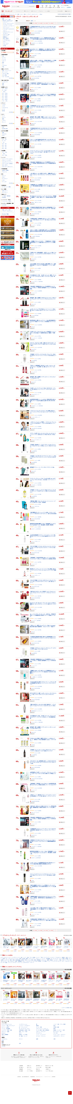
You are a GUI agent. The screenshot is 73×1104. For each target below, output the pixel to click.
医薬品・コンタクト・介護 (55, 960)
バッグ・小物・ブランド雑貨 (29, 957)
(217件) (45, 1003)
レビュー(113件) (38, 494)
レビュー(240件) (38, 810)
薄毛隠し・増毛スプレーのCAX (36, 202)
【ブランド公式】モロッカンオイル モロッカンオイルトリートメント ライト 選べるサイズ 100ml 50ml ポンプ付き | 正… (43, 434)
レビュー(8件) (37, 460)
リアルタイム (40, 11)
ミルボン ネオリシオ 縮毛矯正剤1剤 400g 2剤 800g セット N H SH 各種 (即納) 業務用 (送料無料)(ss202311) (42, 863)
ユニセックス (5, 81)
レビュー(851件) (38, 596)
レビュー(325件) (38, 178)
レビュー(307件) (38, 675)
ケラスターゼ (5, 107)
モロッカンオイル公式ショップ (36, 439)
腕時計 (63, 957)
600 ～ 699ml (4, 99)
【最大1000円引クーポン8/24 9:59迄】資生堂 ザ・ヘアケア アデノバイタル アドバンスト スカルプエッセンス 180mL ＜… (43, 706)
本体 (3, 127)
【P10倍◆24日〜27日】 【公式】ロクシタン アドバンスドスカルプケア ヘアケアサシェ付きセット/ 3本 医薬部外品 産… (43, 717)
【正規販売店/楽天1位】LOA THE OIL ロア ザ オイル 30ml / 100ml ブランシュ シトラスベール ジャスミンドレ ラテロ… (43, 129)
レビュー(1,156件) (38, 607)
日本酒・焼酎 (25, 958)
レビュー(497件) (38, 562)
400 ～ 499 (4, 148)
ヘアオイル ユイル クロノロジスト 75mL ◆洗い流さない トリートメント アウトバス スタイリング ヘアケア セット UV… (43, 412)
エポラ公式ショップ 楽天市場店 (36, 157)
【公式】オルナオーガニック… (36, 981)
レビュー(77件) (38, 336)
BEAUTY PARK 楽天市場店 (35, 134)
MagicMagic (33, 744)
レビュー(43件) (38, 878)
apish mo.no (33, 326)
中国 (3, 66)
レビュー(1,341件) (38, 584)
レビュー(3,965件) (38, 31)
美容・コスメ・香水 (21, 14)
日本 (3, 56)
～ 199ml (40, 14)
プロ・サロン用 (5, 76)
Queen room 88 (33, 123)
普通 (3, 132)
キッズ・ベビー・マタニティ (64, 961)
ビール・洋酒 (18, 958)
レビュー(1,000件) (38, 132)
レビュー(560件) (38, 618)
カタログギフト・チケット (28, 962)
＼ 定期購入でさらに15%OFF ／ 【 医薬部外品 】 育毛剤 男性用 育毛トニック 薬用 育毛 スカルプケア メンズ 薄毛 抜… (42, 242)
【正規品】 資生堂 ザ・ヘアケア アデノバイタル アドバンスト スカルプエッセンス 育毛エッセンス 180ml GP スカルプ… (43, 446)
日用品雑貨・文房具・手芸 (21, 960)
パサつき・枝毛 (5, 73)
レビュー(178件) (38, 720)
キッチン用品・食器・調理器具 (34, 960)
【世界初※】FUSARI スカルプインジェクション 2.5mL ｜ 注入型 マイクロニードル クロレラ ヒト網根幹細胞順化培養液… (43, 841)
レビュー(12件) (38, 539)
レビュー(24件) (38, 87)
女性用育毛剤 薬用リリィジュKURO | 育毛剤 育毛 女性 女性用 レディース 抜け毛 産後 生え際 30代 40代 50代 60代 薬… (43, 400)
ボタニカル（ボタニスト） (7, 166)
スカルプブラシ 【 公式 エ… (14, 947)
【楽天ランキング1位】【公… (59, 947)
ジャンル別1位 (47, 11)
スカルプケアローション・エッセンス (8, 32)
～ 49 (3, 142)
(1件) (37, 1003)
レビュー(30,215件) (38, 166)
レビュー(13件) (38, 833)
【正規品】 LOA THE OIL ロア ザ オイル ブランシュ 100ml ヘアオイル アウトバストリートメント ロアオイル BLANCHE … (43, 457)
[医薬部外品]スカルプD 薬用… (6, 981)
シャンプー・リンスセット (8, 25)
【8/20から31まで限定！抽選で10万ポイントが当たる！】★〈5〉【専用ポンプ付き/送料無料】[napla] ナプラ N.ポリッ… (43, 739)
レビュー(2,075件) (38, 347)
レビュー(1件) (37, 752)
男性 (3, 84)
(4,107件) (38, 984)
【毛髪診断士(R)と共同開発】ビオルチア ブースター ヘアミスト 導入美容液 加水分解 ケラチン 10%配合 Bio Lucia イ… (43, 186)
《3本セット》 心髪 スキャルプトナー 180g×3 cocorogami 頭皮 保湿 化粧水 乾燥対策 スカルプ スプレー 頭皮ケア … (42, 626)
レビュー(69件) (38, 403)
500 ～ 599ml (4, 97)
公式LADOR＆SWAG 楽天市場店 (36, 428)
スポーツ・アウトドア (66, 960)
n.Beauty (32, 880)
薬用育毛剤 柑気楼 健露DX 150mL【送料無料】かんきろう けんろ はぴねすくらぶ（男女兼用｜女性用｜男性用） (43, 524)
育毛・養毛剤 (5, 38)
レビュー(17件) (38, 53)
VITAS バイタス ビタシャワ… (14, 981)
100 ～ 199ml (4, 88)
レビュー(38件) (38, 844)
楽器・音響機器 (18, 961)
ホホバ (3, 177)
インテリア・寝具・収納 (9, 960)
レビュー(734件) (38, 110)
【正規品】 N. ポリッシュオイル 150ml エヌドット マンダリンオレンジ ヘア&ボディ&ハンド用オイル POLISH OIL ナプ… (43, 491)
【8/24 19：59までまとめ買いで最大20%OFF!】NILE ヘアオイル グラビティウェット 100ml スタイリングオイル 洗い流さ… (43, 344)
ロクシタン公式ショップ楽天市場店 (37, 281)
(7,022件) (60, 984)
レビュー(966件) (38, 211)
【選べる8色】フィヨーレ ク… (29, 981)
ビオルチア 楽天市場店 (35, 191)
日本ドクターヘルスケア (35, 812)
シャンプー (5, 22)
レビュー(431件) (38, 629)
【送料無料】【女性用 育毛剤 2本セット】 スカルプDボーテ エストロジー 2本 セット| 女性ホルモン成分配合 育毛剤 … (43, 559)
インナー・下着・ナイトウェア (42, 957)
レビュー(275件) (38, 392)
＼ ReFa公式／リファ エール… (67, 947)
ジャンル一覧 (60, 11)
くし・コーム (5, 43)
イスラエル (4, 65)
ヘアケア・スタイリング (32, 14)
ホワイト (4, 117)
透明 (3, 118)
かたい (3, 135)
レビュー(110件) (38, 912)
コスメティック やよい (35, 914)
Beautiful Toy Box (34, 835)
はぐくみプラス (33, 609)
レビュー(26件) (38, 302)
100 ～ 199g (4, 152)
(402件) (30, 984)
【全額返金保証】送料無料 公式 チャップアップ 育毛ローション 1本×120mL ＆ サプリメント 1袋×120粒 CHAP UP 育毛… (43, 920)
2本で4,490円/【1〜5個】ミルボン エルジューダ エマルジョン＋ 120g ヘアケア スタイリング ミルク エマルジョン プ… (43, 694)
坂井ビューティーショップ (35, 270)
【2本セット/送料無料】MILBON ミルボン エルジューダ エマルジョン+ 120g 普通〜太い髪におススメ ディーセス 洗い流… (42, 367)
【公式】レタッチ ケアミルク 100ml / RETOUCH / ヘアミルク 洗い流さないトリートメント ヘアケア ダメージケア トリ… (43, 389)
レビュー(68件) (38, 98)
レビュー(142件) (38, 437)
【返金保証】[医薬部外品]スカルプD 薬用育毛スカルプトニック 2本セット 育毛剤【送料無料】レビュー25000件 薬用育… (43, 660)
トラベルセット (6, 39)
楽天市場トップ (4, 14)
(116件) (15, 984)
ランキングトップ (19, 11)
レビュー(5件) (37, 189)
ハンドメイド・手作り (6, 201)
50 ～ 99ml (4, 90)
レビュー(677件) (38, 76)
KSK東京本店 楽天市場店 (35, 801)
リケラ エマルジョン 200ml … (36, 947)
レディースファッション (6, 957)
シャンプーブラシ (6, 40)
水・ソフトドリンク (10, 958)
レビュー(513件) (38, 144)
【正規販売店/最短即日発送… (29, 1000)
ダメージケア (5, 72)
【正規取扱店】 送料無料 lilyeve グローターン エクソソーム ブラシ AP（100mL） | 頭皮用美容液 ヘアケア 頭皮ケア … (43, 84)
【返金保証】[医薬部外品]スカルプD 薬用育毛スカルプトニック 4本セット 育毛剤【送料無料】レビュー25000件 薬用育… (43, 819)
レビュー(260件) (38, 730)
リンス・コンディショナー (8, 23)
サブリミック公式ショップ (35, 541)
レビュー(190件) (38, 483)
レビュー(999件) (38, 279)
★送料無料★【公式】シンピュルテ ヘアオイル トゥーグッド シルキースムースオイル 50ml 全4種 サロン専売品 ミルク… (43, 773)
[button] (46, 6)
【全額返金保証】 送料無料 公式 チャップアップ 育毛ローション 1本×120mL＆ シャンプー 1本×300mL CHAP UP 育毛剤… (43, 220)
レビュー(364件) (38, 313)
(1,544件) (15, 1003)
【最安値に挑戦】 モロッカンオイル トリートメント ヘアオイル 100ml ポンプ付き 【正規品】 (43, 502)
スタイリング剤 (6, 34)
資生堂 (3, 110)
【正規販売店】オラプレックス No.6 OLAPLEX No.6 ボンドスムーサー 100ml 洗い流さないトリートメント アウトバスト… (43, 107)
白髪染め (5, 37)
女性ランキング (34, 11)
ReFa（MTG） (5, 165)
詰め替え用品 (5, 128)
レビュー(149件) (38, 889)
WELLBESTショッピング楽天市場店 (37, 405)
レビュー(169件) (38, 155)
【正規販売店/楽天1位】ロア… (29, 947)
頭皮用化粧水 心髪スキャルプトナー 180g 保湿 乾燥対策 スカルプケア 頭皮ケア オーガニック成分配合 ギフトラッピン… (43, 321)
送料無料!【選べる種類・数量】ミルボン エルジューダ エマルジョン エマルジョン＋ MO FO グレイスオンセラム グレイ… (43, 118)
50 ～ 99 (3, 140)
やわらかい (4, 133)
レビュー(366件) (38, 426)
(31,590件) (23, 1003)
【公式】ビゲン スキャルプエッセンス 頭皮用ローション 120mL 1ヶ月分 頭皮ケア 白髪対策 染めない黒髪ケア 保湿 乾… (43, 333)
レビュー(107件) (38, 370)
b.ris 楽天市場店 (33, 55)
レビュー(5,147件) (38, 234)
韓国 (3, 62)
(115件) (60, 1003)
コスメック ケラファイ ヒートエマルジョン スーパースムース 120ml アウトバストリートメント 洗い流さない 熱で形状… (43, 875)
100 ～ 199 (4, 139)
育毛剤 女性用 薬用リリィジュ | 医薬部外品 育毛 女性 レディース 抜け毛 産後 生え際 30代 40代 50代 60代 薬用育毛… (43, 38)
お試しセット (5, 190)
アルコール (4, 171)
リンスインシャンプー (7, 24)
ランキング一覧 (5, 214)
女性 (3, 83)
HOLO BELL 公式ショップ (35, 247)
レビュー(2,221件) (38, 65)
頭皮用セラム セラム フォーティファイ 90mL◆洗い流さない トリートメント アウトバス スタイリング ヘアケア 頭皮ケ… (43, 570)
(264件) (23, 984)
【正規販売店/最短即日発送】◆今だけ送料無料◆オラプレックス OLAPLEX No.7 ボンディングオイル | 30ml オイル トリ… (43, 638)
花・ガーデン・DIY (5, 961)
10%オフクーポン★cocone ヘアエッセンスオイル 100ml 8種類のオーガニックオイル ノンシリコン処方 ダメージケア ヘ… (43, 604)
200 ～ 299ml (4, 93)
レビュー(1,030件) (38, 41)
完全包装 (4, 197)
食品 (67, 957)
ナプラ (3, 106)
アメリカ (4, 59)
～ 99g (3, 153)
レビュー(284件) (38, 641)
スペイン (4, 57)
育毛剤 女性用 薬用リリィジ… (44, 947)
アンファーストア (34, 168)
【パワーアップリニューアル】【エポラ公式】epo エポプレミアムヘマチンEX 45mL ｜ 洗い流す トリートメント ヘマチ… (43, 480)
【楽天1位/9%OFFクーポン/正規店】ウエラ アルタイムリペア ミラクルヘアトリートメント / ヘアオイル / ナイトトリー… (43, 593)
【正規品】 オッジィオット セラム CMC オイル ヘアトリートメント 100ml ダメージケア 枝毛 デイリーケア (42, 750)
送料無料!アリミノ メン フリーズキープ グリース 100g (42, 467)
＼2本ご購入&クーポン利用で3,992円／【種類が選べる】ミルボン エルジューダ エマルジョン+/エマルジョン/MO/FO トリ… (43, 175)
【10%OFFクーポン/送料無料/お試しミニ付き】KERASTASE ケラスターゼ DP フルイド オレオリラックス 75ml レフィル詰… (43, 762)
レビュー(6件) (37, 901)
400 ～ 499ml (4, 96)
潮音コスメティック (34, 89)
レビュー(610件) (38, 573)
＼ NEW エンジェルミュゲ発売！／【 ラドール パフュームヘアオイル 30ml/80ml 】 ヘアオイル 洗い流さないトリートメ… (43, 423)
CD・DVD (35, 961)
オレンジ (4, 122)
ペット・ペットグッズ (52, 961)
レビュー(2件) (37, 651)
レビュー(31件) (38, 526)
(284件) (53, 1003)
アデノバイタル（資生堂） (7, 163)
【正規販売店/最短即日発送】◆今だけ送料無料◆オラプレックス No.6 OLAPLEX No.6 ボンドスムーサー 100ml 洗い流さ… (43, 208)
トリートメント (6, 27)
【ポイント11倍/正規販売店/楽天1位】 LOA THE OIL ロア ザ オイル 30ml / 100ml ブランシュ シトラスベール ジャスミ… (43, 141)
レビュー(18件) (38, 776)
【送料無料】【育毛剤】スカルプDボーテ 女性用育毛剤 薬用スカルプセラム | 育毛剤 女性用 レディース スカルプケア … (43, 785)
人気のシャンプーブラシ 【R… (6, 947)
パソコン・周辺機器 (46, 958)
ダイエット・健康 (45, 960)
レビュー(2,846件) (38, 324)
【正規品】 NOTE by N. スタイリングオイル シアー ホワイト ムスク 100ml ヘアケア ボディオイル (43, 648)
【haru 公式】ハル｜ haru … (59, 981)
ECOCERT (4, 205)
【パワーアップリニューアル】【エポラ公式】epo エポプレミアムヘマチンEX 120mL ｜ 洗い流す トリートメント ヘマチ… (42, 152)
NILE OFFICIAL (33, 349)
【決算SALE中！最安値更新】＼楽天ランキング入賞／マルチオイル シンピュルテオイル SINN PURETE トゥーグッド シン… (43, 254)
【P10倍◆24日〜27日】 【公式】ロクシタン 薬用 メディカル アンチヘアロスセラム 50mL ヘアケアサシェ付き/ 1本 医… (43, 276)
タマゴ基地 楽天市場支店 (35, 236)
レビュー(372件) (38, 257)
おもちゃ (12, 961)
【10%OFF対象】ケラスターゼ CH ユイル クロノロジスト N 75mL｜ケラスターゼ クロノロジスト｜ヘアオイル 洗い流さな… (43, 547)
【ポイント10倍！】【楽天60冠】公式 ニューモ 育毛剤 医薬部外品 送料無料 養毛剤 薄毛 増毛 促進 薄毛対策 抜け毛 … (43, 231)
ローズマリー (5, 178)
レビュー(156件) (38, 380)
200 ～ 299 (4, 143)
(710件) (53, 984)
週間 (32, 20)
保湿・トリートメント (6, 70)
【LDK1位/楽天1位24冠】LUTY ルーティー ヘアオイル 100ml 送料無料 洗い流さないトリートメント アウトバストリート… (43, 683)
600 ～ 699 (4, 145)
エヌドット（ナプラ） (6, 160)
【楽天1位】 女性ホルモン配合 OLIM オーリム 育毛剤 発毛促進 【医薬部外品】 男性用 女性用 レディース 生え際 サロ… (43, 807)
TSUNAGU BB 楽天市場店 (35, 699)
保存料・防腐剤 (5, 170)
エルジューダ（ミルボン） (7, 158)
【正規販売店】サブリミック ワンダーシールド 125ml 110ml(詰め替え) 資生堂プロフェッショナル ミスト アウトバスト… (43, 830)
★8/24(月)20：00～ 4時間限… (21, 947)
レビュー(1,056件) (38, 788)
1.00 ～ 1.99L (4, 100)
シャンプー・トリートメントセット (8, 30)
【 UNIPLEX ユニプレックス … (6, 1000)
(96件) (68, 1003)
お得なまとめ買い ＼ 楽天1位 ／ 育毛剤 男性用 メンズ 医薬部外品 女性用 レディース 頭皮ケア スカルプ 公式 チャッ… (43, 62)
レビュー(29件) (38, 268)
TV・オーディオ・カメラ (56, 958)
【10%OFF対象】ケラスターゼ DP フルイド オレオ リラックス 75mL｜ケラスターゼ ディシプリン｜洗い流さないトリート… (43, 581)
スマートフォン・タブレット (35, 958)
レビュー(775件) (38, 223)
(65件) (68, 984)
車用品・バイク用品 (42, 961)
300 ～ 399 (4, 146)
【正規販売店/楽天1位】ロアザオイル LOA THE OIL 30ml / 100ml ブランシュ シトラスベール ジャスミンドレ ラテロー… (43, 28)
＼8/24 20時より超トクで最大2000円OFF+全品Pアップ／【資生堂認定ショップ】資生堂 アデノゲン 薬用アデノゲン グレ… (43, 909)
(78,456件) (8, 984)
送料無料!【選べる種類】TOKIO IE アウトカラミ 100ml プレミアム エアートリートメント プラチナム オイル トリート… (43, 299)
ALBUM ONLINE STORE (35, 213)
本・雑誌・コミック (7, 962)
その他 (4, 45)
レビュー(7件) (37, 799)
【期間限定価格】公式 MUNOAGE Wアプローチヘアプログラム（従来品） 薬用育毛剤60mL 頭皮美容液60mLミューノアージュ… (43, 898)
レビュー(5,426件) (38, 415)
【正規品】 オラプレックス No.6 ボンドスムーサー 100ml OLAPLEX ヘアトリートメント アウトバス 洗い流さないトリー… (43, 355)
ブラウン (4, 120)
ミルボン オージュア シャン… (51, 947)
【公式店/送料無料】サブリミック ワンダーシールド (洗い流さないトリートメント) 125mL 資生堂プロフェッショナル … (43, 536)
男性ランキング (26, 11)
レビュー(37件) (38, 358)
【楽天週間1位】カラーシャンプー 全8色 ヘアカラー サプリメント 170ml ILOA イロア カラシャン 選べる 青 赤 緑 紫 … (43, 513)
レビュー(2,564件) (38, 686)
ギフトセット (5, 192)
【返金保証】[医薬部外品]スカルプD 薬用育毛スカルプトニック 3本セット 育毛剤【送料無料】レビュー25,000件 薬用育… (43, 288)
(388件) (30, 1003)
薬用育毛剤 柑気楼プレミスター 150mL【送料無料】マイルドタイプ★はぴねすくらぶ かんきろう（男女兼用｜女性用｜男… (43, 852)
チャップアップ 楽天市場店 (36, 100)
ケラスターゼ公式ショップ (35, 417)
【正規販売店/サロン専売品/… (44, 981)
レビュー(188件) (38, 742)
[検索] (37, 6)
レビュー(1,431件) (38, 550)
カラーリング (5, 35)
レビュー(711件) (38, 200)
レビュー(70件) (38, 822)
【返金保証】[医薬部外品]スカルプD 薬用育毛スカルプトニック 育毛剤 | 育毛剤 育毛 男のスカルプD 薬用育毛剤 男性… (43, 163)
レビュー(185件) (38, 245)
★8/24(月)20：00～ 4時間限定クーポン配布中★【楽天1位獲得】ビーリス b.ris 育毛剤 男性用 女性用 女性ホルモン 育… (42, 50)
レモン (3, 180)
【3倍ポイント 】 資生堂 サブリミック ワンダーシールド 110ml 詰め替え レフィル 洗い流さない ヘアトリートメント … (43, 796)
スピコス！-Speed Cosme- (35, 506)
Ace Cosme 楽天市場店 (34, 315)
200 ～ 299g (4, 155)
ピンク (3, 115)
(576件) (45, 984)
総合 (3, 18)
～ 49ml (3, 91)
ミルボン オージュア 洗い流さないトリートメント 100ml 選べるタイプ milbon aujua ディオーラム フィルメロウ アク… (43, 310)
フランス (4, 60)
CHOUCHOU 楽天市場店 (35, 78)
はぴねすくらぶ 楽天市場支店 (36, 857)
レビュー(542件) (38, 765)
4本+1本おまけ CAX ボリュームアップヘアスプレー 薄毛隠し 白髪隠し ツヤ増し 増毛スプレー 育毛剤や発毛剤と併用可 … (43, 197)
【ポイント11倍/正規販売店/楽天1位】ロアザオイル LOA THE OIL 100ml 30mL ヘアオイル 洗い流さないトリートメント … (43, 73)
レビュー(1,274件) (38, 121)
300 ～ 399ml (4, 94)
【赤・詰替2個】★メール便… (59, 1000)
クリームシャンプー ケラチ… (66, 981)
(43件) (7, 1003)
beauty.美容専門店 (34, 360)
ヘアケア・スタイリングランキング (26, 16)
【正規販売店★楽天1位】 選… (36, 1000)
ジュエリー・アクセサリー (55, 957)
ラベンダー (4, 181)
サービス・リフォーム (17, 962)
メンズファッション (16, 957)
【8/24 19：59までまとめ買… (14, 1000)
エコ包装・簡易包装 (6, 195)
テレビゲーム (29, 961)
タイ (3, 63)
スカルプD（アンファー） (7, 162)
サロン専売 (4, 75)
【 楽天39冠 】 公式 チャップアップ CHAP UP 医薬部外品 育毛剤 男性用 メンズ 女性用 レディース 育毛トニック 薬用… (43, 95)
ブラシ (4, 41)
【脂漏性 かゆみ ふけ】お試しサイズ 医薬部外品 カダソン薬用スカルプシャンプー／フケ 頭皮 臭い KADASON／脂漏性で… (43, 672)
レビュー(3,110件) (38, 865)
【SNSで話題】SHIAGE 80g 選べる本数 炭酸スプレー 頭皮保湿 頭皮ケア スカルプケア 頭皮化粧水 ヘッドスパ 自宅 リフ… (43, 265)
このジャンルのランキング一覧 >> (64, 14)
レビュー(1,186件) (38, 709)
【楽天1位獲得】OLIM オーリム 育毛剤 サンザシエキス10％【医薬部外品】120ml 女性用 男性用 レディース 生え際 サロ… (43, 886)
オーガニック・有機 (6, 186)
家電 (63, 958)
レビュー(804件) (38, 516)
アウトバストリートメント (8, 28)
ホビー (24, 961)
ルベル (3, 109)
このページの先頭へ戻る (67, 1007)
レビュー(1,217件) (38, 697)
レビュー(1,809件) (38, 290)
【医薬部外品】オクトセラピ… (66, 1000)
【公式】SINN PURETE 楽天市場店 (36, 778)
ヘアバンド (5, 44)
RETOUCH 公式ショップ (35, 394)
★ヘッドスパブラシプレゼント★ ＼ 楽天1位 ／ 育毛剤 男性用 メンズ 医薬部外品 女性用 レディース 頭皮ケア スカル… (43, 615)
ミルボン (4, 104)
